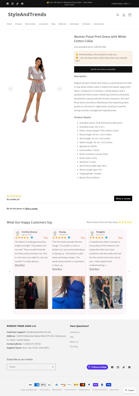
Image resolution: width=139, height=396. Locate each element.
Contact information (100, 390)
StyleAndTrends (31, 390)
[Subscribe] (53, 367)
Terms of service (70, 390)
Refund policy (57, 390)
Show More (20, 265)
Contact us (75, 332)
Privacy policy (45, 390)
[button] (118, 15)
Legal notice (114, 390)
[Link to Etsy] (46, 238)
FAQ (71, 337)
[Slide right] (129, 271)
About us (74, 342)
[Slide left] (10, 271)
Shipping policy (84, 390)
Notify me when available (103, 69)
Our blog (74, 346)
